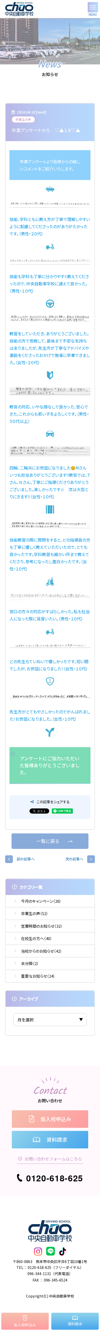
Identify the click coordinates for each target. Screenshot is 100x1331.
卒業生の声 (34, 913)
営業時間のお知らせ (42, 926)
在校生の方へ (36, 938)
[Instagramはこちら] (38, 1252)
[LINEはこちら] (50, 1251)
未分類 (30, 963)
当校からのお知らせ (41, 951)
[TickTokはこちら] (62, 1251)
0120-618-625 (54, 1178)
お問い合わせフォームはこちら (53, 1159)
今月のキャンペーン (41, 901)
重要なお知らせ (38, 976)
